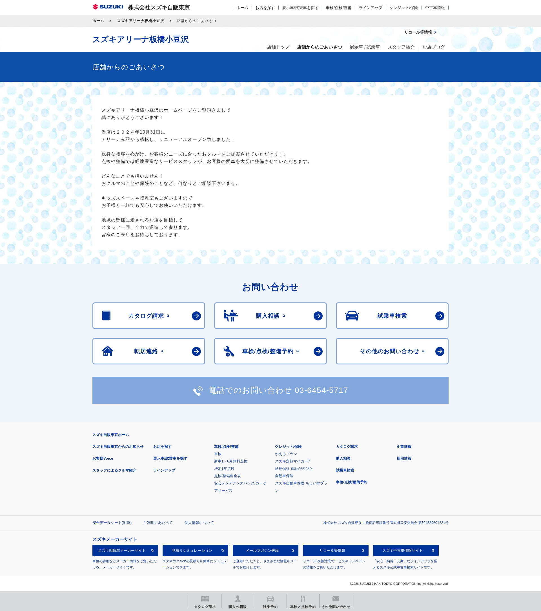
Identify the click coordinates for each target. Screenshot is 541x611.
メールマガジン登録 (262, 550)
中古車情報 (435, 8)
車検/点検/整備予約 (351, 482)
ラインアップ (370, 8)
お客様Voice (102, 458)
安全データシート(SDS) (112, 523)
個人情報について (199, 523)
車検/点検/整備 (339, 8)
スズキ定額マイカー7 (292, 461)
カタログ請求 (347, 446)
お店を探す (265, 8)
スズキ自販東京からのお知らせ (118, 446)
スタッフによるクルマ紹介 (114, 470)
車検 (217, 454)
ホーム (242, 8)
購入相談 (343, 458)
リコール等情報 (332, 550)
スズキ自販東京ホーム (110, 435)
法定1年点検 (224, 468)
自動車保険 (284, 476)
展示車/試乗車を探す (300, 8)
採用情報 (404, 458)
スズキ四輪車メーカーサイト (122, 550)
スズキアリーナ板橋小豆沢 (140, 21)
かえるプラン (286, 454)
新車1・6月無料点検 (230, 461)
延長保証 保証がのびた (294, 468)
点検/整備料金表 (227, 476)
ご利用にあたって (158, 523)
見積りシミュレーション (192, 550)
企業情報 (404, 446)
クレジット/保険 (403, 8)
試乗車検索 (345, 470)
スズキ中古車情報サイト (402, 550)
